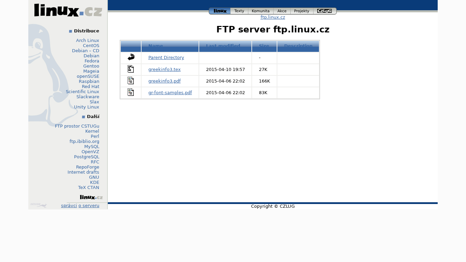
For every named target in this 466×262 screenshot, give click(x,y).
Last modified (223, 45)
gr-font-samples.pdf (170, 92)
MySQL (91, 146)
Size (264, 45)
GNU (94, 177)
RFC (95, 161)
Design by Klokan (39, 205)
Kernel (92, 131)
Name (155, 45)
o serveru (88, 205)
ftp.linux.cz (273, 17)
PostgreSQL (86, 156)
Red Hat (90, 86)
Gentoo (91, 66)
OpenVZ (90, 151)
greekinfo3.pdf (164, 81)
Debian (91, 55)
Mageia (91, 71)
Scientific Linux (82, 91)
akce (282, 10)
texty (239, 10)
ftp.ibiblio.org (84, 141)
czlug (325, 10)
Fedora (92, 60)
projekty (302, 10)
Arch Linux (87, 40)
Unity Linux (86, 107)
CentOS (91, 45)
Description (298, 45)
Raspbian (89, 81)
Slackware (87, 96)
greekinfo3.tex (164, 69)
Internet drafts (83, 172)
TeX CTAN (88, 187)
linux (219, 10)
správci (69, 205)
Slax (94, 101)
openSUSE (88, 76)
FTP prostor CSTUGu (77, 126)
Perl (95, 136)
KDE (94, 182)
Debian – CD (85, 50)
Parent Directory (166, 57)
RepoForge (87, 167)
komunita (261, 10)
